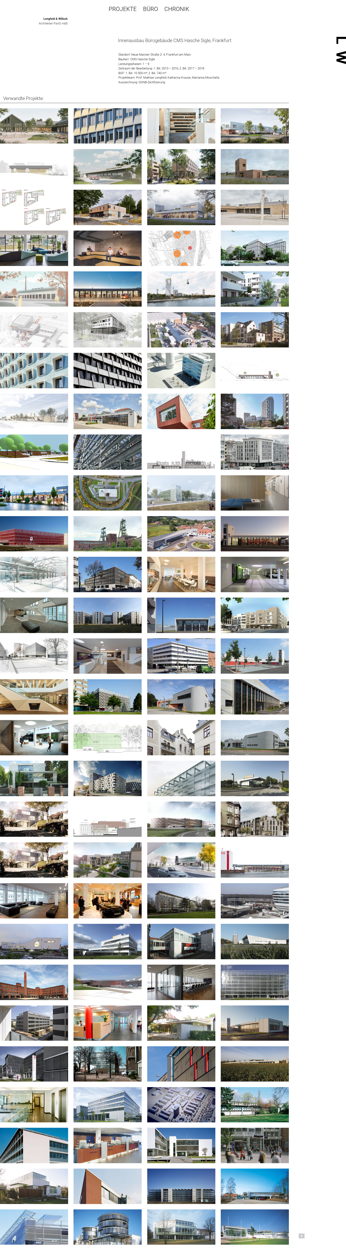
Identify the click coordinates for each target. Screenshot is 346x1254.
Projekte (123, 9)
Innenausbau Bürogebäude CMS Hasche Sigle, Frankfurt (174, 40)
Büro (150, 9)
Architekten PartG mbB (53, 23)
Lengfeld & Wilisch (55, 19)
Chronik (176, 9)
